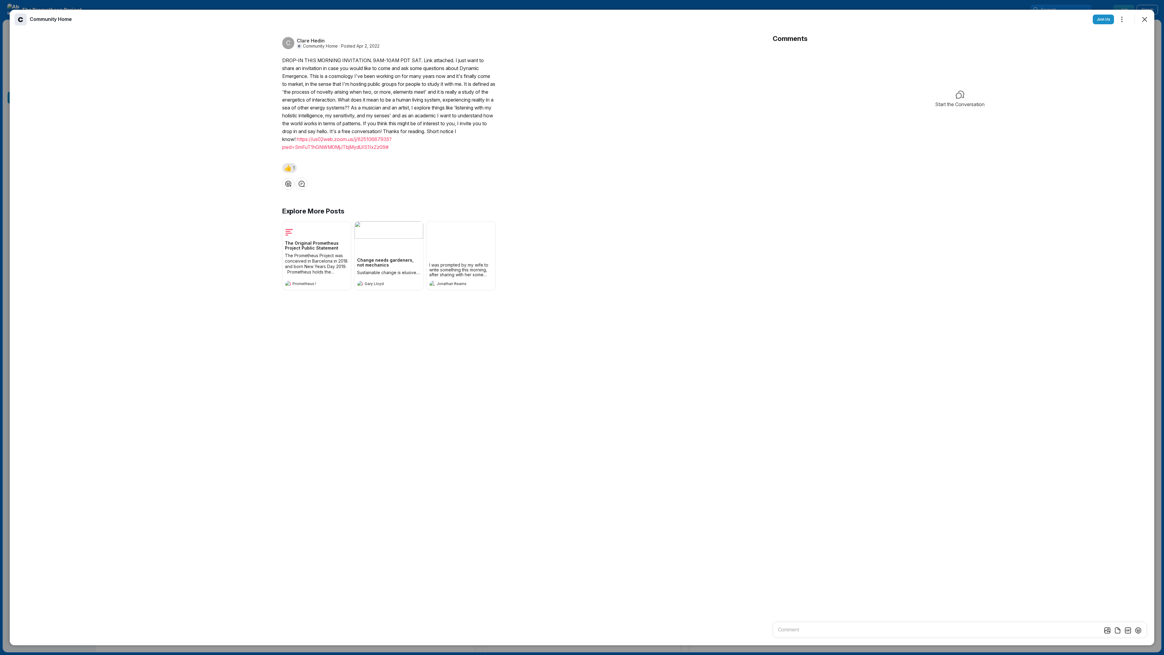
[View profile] (288, 284)
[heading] (311, 284)
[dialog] (582, 327)
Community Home (320, 46)
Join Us (1103, 19)
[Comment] (302, 184)
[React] (288, 184)
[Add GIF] (1128, 630)
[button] (289, 168)
